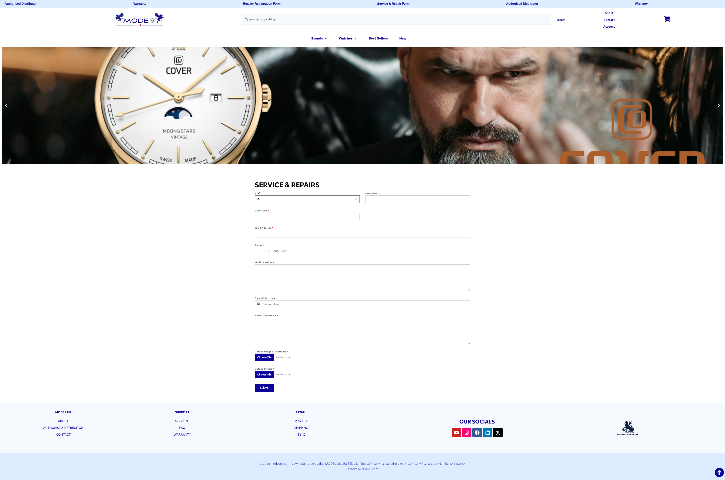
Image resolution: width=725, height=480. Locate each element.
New (402, 38)
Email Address (264, 228)
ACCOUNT (182, 421)
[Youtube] (456, 432)
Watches (346, 38)
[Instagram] (466, 432)
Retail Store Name (266, 315)
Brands (317, 38)
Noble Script (370, 469)
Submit (264, 388)
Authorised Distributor (511, 3)
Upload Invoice (265, 369)
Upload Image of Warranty (271, 351)
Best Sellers (378, 38)
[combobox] (396, 19)
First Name (372, 193)
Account (609, 26)
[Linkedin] (487, 432)
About (609, 13)
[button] (6, 105)
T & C (301, 434)
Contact (609, 19)
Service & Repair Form (382, 3)
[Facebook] (477, 432)
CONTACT (63, 434)
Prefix (258, 193)
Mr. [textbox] (259, 199)
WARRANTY (182, 434)
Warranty (128, 3)
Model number (264, 262)
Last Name (262, 210)
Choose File (264, 357)
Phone (260, 245)
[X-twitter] (498, 432)
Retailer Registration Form (250, 3)
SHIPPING (301, 427)
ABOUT (63, 421)
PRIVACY (301, 421)
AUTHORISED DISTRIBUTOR (63, 427)
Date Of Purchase (266, 298)
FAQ (182, 427)
